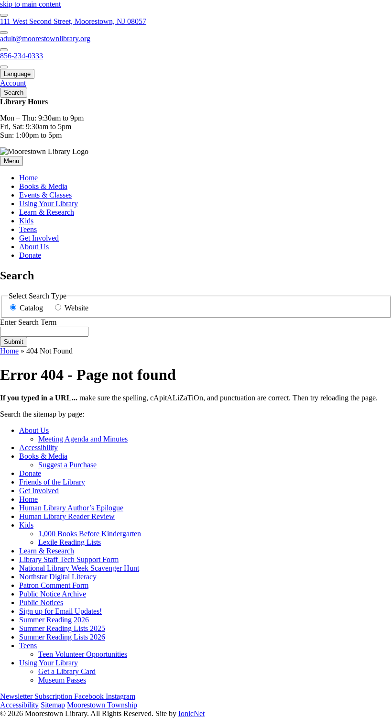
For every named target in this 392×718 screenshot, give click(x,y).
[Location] (4, 15)
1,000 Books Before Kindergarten (89, 534)
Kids (26, 221)
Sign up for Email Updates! (60, 611)
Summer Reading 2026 (54, 620)
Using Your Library (48, 203)
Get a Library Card (67, 671)
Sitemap (53, 705)
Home (9, 351)
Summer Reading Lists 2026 (62, 637)
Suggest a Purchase (67, 465)
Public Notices (41, 602)
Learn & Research (46, 212)
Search (13, 92)
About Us (34, 247)
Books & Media (43, 186)
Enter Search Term (28, 322)
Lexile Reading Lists (69, 542)
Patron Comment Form (53, 585)
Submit (13, 341)
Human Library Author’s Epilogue (71, 508)
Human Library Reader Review (67, 516)
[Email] (4, 32)
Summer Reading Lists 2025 (62, 628)
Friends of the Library (52, 482)
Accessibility (38, 447)
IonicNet (191, 713)
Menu (11, 161)
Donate (30, 255)
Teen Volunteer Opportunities (82, 654)
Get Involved (39, 238)
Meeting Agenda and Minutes (83, 439)
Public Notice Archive (52, 594)
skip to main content (30, 4)
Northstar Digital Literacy (58, 577)
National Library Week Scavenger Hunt (79, 568)
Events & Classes (45, 195)
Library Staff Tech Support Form (69, 559)
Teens (28, 229)
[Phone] (4, 49)
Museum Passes (62, 680)
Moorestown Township (102, 705)
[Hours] (4, 67)
